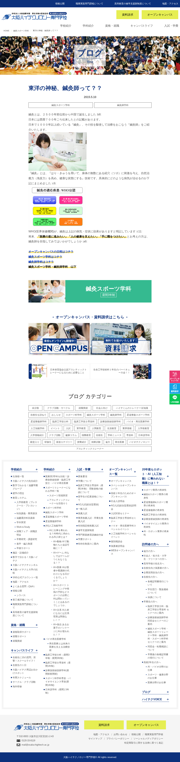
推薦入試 (82, 513)
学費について (85, 481)
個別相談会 (116, 541)
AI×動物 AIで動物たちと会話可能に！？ (61, 544)
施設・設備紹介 (21, 552)
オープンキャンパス (160, 14)
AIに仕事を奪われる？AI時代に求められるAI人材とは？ (59, 533)
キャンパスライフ (141, 25)
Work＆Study (23, 527)
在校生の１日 (19, 665)
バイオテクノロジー (139, 442)
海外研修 (17, 686)
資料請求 (127, 14)
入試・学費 (171, 25)
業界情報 (127, 428)
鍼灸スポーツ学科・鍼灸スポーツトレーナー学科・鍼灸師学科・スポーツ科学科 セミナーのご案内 (158, 635)
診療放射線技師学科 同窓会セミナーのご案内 (158, 620)
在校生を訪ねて (38, 415)
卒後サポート (23, 548)
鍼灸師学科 (122, 105)
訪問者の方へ (150, 544)
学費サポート (85, 539)
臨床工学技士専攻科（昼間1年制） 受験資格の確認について (90, 488)
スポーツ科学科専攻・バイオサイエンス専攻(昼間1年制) (57, 681)
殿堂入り (34, 442)
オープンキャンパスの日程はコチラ (50, 251)
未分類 (35, 408)
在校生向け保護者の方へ (156, 568)
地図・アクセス (170, 3)
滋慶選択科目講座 (26, 518)
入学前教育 (143, 428)
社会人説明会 (118, 501)
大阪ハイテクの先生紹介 (25, 481)
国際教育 (86, 435)
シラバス (21, 595)
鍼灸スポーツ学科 (61, 105)
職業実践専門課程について (89, 3)
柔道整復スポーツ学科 (138, 415)
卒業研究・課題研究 (27, 539)
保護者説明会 (118, 546)
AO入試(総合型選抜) (88, 504)
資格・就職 (112, 25)
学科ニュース (114, 435)
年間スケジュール (22, 677)
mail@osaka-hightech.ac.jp (35, 744)
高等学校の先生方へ (154, 563)
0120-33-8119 (28, 740)
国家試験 (96, 442)
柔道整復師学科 (39, 421)
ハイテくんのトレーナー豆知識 (132, 408)
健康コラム (71, 435)
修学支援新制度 (86, 530)
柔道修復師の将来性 (154, 510)
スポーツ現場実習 (58, 495)
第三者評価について (23, 599)
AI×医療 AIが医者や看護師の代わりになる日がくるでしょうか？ (61, 574)
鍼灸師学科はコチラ (41, 261)
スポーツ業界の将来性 (155, 490)
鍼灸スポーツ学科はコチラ (45, 256)
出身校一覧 (18, 476)
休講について (154, 597)
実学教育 (81, 428)
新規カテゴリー (64, 442)
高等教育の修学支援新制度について (132, 3)
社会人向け (102, 408)
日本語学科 (144, 435)
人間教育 (96, 428)
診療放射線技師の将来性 (156, 519)
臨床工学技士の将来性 (155, 514)
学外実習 (21, 522)
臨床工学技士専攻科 (84, 421)
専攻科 (129, 435)
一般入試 (82, 509)
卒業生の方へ (150, 601)
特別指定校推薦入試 (88, 525)
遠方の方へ (149, 551)
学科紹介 (88, 25)
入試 (68, 428)
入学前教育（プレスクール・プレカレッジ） (27, 505)
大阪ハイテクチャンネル (25, 565)
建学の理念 (18, 493)
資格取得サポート (22, 632)
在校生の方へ (150, 577)
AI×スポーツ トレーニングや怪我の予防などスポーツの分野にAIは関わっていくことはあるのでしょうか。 (61, 595)
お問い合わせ (120, 734)
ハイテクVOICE (152, 699)
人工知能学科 (37, 428)
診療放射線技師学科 (110, 421)
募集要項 (82, 476)
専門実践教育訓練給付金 (90, 534)
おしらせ (56, 415)
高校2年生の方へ (152, 662)
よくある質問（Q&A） (24, 586)
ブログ (146, 691)
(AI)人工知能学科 (54, 525)
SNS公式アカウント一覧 (25, 577)
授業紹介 (81, 442)
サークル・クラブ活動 (24, 682)
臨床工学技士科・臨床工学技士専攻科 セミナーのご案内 (158, 609)
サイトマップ (95, 738)
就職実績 (83, 408)
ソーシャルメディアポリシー (148, 738)
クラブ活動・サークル (58, 408)
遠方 (107, 442)
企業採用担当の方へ (154, 572)
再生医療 (119, 442)
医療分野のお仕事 (157, 682)
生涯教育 (111, 428)
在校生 (99, 435)
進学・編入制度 (25, 543)
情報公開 (60, 3)
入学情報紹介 (37, 435)
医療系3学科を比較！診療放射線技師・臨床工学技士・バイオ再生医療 (57, 479)
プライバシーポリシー (117, 738)
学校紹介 (65, 25)
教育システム (19, 497)
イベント (55, 428)
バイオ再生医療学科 (55, 639)
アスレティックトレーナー (90, 448)
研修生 (47, 442)
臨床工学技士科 (60, 421)
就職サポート (19, 636)
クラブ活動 (54, 435)
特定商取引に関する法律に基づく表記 (143, 742)
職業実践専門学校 (154, 734)
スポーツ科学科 (74, 415)
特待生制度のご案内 (88, 543)
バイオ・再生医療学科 (138, 421)
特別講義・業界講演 (27, 513)
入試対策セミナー (120, 513)
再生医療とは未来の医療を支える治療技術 (59, 647)
